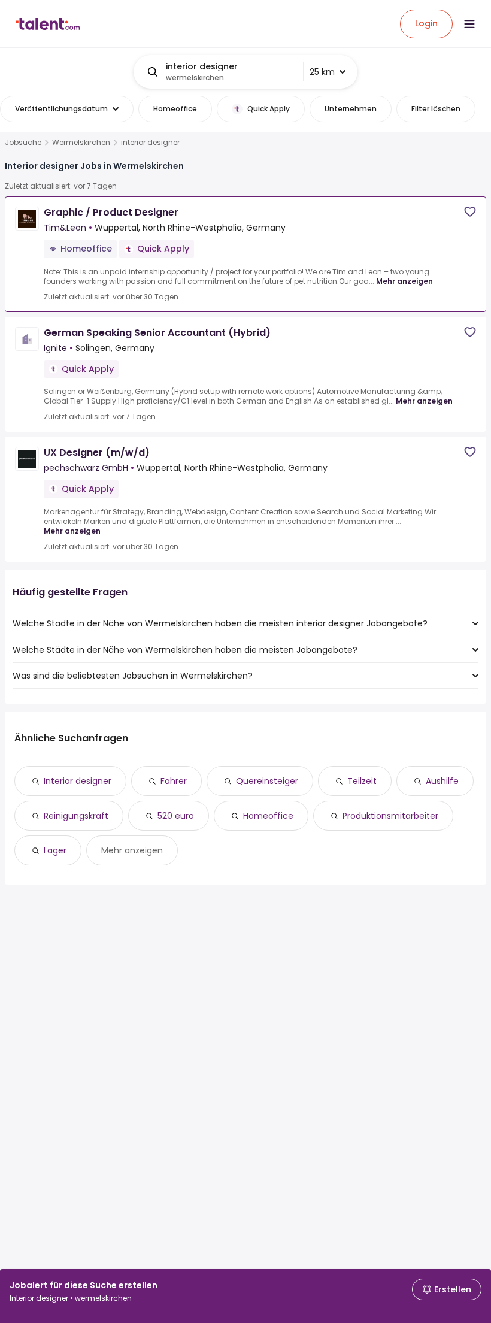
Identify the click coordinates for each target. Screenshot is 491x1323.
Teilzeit (362, 781)
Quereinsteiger (267, 781)
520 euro (175, 816)
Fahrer (173, 781)
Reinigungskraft (76, 816)
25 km (322, 72)
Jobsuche (23, 142)
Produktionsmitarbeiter (390, 816)
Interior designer (77, 781)
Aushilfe (442, 781)
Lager (55, 850)
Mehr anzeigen (404, 281)
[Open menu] (469, 24)
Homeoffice (268, 816)
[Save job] (470, 212)
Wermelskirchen (81, 142)
